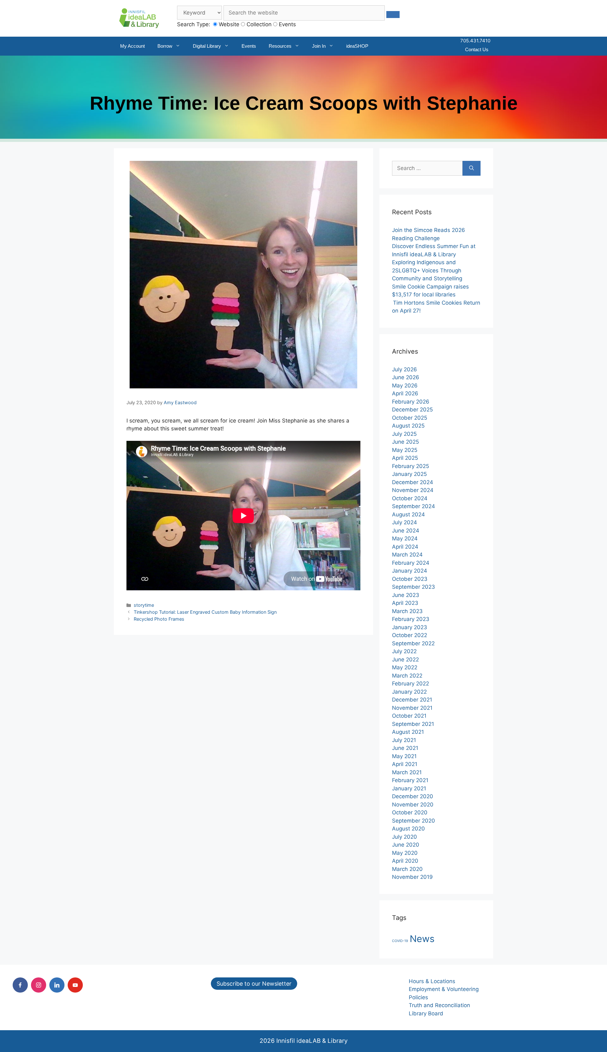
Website (228, 24)
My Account (132, 46)
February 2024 (410, 563)
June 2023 (405, 595)
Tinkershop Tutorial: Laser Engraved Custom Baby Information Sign (205, 612)
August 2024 (408, 514)
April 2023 (405, 603)
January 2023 (409, 627)
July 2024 (404, 522)
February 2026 (410, 401)
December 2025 (412, 409)
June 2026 (405, 377)
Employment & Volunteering (444, 989)
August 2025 (408, 426)
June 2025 (405, 442)
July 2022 (404, 651)
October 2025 (409, 418)
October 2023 (409, 579)
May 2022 (404, 667)
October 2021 (409, 716)
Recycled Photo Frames (159, 619)
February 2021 (410, 780)
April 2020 (405, 861)
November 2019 (412, 877)
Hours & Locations (432, 981)
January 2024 (409, 571)
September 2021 (413, 724)
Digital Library (207, 46)
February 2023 (410, 619)
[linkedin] (56, 985)
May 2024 (405, 538)
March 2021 (407, 772)
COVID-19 (400, 941)
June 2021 (405, 748)
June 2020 (405, 845)
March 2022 (407, 675)
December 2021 (412, 699)
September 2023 (413, 587)
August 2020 (408, 828)
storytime (144, 605)
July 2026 (404, 369)
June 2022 (405, 659)
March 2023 (407, 611)
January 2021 (409, 788)
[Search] (472, 168)
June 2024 (405, 530)
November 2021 (412, 708)
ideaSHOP (357, 46)
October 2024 (409, 498)
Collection (258, 24)
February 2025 (410, 466)
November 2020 (412, 804)
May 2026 (405, 385)
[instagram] (38, 985)
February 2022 (410, 683)
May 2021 (404, 756)
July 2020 (404, 837)
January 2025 (409, 474)
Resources (280, 46)
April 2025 (405, 458)
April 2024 (405, 547)
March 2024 (407, 554)
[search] (393, 14)
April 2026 (405, 393)
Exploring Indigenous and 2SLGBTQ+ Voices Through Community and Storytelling (427, 270)
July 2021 (404, 740)
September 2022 (413, 643)
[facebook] (20, 985)
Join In (319, 46)
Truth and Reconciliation (439, 1005)
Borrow (164, 46)
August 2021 (408, 732)
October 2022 (409, 635)
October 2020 (409, 812)
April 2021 (404, 764)
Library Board (426, 1013)
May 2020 (405, 853)
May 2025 (404, 450)
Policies (418, 997)
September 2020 (413, 821)
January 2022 (409, 692)
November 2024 (412, 490)
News (422, 938)
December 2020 (412, 796)
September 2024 (413, 506)
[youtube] (75, 985)
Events (286, 24)
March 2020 (407, 869)
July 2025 (404, 434)
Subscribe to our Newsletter (254, 983)
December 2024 (412, 482)
